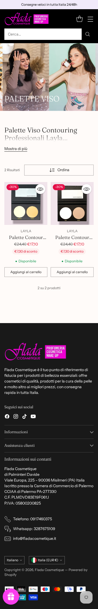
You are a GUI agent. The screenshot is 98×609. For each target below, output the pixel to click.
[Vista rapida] (40, 189)
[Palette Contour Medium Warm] (25, 203)
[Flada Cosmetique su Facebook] (7, 417)
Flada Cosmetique (49, 570)
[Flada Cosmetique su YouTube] (33, 417)
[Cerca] (88, 34)
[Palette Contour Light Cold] (72, 203)
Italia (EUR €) (48, 560)
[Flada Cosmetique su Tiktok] (24, 417)
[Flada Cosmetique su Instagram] (16, 417)
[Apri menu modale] (90, 18)
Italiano (12, 560)
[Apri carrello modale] (79, 18)
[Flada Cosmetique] (26, 18)
